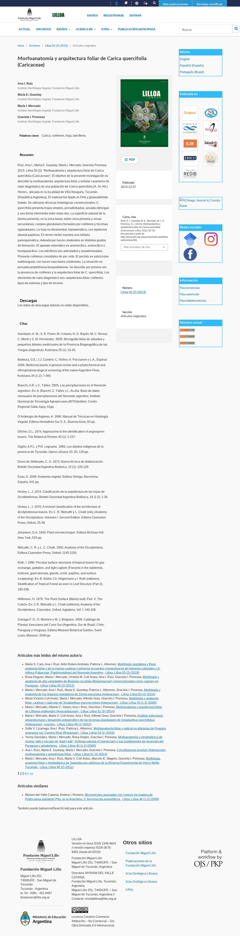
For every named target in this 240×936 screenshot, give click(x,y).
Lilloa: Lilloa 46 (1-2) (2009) (77, 745)
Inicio (21, 45)
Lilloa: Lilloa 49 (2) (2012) (57, 685)
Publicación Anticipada (136, 29)
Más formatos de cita (137, 247)
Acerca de (84, 29)
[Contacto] (145, 3)
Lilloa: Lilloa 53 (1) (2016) (98, 732)
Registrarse (114, 15)
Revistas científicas (209, 4)
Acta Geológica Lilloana (142, 873)
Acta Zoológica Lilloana (141, 881)
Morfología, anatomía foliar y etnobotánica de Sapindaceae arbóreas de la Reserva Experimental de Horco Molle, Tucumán (93, 763)
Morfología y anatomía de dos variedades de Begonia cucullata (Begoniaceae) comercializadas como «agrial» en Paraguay (92, 681)
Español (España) (192, 65)
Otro (105, 29)
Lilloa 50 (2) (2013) (56, 45)
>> (31, 773)
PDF (131, 159)
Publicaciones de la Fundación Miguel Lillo (141, 863)
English (185, 59)
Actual (24, 29)
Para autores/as (189, 294)
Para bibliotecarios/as (193, 300)
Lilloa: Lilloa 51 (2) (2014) (98, 711)
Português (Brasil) (192, 72)
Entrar (135, 15)
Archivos (43, 29)
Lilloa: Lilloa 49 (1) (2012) (74, 724)
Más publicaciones (175, 4)
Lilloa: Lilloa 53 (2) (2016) (138, 694)
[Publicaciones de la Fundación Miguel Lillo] (126, 3)
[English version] (136, 3)
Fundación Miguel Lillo (141, 853)
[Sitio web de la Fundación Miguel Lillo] (117, 3)
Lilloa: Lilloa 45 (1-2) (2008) (138, 702)
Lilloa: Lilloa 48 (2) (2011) (57, 767)
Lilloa (129, 889)
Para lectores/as (190, 287)
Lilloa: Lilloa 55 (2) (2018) (122, 672)
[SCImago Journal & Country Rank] (200, 203)
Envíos (92, 15)
